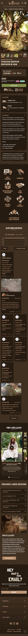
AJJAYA (13, 629)
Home (6, 9)
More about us (9, 558)
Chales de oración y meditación (16, 9)
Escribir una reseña (21, 249)
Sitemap (19, 629)
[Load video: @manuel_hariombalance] (11, 448)
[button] (2, 2)
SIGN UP (14, 592)
